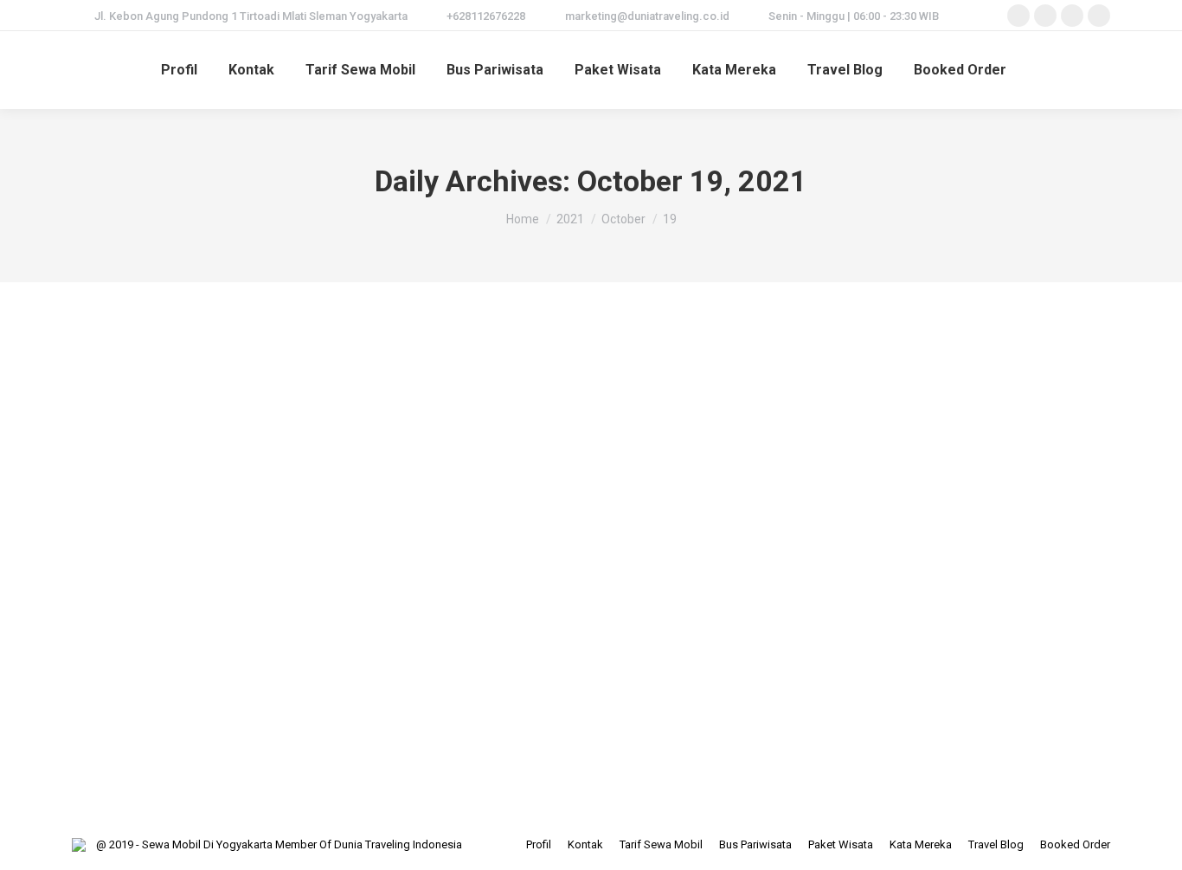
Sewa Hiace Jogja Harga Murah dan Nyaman (269, 615)
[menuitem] (179, 70)
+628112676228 (485, 16)
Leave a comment (489, 647)
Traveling (207, 647)
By (288, 647)
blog (105, 647)
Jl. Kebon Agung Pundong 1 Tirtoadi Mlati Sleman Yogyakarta (251, 16)
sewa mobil (151, 647)
